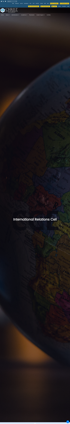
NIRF (45, 3)
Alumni (21, 3)
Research (17, 3)
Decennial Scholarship (34, 6)
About (7, 15)
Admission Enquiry (65, 3)
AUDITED (37, 3)
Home (2, 15)
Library (59, 6)
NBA (48, 3)
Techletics (64, 6)
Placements (31, 15)
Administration (15, 15)
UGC (30, 3)
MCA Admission (55, 3)
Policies (41, 3)
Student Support (40, 15)
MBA (13, 3)
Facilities (49, 15)
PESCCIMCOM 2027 (45, 6)
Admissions (26, 3)
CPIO (33, 3)
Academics (23, 15)
